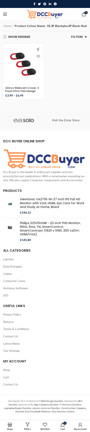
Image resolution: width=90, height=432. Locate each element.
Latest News (11, 343)
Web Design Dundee (52, 401)
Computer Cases (14, 281)
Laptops (8, 259)
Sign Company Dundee (46, 404)
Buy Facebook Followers (38, 411)
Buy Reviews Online (63, 411)
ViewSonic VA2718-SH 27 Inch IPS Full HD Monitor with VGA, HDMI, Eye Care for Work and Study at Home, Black (52, 203)
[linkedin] (50, 4)
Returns (8, 322)
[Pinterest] (45, 4)
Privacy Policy (12, 314)
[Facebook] (34, 4)
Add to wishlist (38, 56)
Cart (6, 377)
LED (5, 295)
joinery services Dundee (46, 408)
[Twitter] (39, 4)
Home (7, 26)
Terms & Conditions (16, 329)
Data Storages (12, 266)
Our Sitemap (11, 350)
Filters (77, 36)
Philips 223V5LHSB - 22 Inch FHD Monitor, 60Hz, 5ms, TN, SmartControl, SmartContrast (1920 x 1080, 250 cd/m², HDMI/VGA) (50, 228)
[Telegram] (55, 4)
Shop (6, 370)
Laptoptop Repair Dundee (18, 408)
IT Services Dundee (70, 404)
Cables (7, 273)
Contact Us (10, 336)
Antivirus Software (15, 288)
